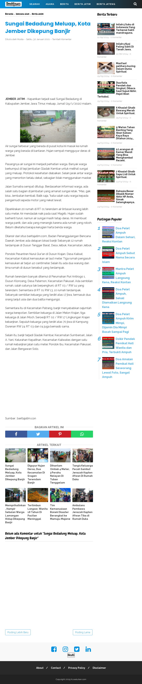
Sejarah (34, 4)
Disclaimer (99, 667)
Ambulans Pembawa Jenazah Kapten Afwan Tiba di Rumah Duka (82, 512)
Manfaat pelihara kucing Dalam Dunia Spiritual (125, 67)
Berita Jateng (106, 4)
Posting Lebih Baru (17, 632)
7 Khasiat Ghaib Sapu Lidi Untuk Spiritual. (125, 174)
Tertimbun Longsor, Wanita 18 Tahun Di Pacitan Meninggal (38, 512)
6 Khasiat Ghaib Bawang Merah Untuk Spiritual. (125, 110)
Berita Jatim (82, 4)
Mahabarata (62, 12)
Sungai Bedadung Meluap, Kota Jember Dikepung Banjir (15, 472)
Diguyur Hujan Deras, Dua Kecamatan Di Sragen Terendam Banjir (36, 474)
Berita (64, 4)
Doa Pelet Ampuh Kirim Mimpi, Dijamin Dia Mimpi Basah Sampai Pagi (118, 323)
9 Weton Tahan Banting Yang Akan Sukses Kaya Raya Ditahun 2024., (125, 133)
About (39, 667)
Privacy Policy (76, 667)
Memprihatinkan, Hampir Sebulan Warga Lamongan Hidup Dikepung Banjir (15, 514)
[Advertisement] (49, 69)
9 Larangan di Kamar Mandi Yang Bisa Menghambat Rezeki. (124, 155)
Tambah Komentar (62, 39)
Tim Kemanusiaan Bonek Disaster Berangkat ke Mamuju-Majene (60, 512)
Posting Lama (82, 632)
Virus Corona (40, 12)
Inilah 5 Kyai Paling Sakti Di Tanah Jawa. (125, 46)
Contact (56, 667)
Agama (50, 4)
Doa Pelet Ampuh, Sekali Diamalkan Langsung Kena (117, 298)
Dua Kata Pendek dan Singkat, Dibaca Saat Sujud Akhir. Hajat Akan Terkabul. (117, 89)
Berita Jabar (16, 12)
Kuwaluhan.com (78, 679)
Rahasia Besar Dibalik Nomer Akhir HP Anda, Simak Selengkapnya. (125, 197)
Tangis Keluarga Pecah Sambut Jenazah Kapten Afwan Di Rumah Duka (82, 472)
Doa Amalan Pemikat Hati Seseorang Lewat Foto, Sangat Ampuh (118, 368)
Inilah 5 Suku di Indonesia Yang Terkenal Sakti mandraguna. (125, 28)
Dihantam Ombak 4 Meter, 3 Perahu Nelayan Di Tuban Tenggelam (60, 474)
